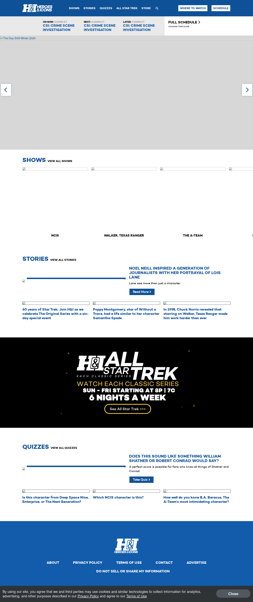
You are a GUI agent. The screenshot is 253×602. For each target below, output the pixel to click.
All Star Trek (127, 8)
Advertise (196, 562)
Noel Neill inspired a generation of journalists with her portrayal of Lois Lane (175, 272)
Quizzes (106, 8)
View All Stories (63, 260)
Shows (74, 8)
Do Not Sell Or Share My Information (133, 571)
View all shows (60, 161)
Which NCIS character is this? (118, 497)
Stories (89, 8)
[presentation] (6, 90)
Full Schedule (183, 22)
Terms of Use (129, 562)
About (53, 562)
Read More (141, 292)
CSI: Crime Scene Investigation (59, 27)
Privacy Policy (87, 562)
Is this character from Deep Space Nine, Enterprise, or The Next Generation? (55, 499)
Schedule (221, 8)
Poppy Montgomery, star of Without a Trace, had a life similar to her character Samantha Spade (126, 313)
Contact (164, 562)
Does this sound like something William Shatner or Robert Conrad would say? (175, 458)
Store (146, 8)
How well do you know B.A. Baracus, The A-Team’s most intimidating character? (196, 499)
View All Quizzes (64, 448)
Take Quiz (140, 479)
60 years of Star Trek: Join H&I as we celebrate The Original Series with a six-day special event (55, 313)
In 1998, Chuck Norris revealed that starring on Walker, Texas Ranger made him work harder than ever (196, 313)
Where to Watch (193, 8)
